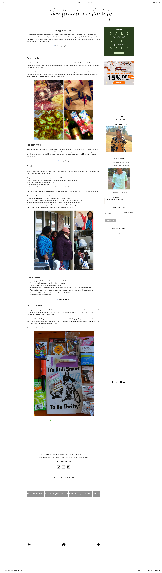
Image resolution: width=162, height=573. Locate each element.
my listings (117, 199)
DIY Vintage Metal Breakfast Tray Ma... (39, 494)
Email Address (118, 214)
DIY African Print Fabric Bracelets (119, 162)
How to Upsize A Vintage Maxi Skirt (119, 166)
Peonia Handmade (33, 198)
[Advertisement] (64, 522)
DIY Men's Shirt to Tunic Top (119, 192)
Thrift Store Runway (33, 207)
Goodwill (29, 196)
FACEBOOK (45, 455)
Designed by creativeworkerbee (149, 570)
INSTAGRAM (72, 455)
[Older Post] (98, 544)
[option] (39, 489)
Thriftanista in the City (10, 570)
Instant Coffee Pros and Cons (87, 493)
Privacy (89, 2)
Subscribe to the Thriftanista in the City (52, 457)
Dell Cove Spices (32, 200)
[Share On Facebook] (64, 467)
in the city (68, 461)
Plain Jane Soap (32, 205)
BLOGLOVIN (62, 455)
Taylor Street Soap (33, 202)
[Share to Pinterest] (68, 467)
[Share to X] (59, 467)
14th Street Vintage (88, 154)
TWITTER (53, 455)
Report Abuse (119, 382)
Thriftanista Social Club (63, 37)
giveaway (61, 461)
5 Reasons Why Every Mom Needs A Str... (63, 494)
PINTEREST (82, 455)
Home (72, 2)
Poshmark (114, 202)
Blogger (122, 228)
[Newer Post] (29, 544)
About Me (80, 2)
